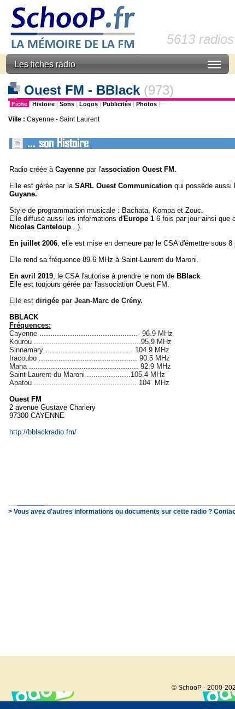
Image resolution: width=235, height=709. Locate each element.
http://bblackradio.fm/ (43, 432)
